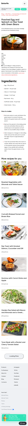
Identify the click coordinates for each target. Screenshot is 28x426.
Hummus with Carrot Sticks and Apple (14, 279)
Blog (2, 14)
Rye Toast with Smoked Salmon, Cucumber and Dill (12, 247)
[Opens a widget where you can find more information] (23, 423)
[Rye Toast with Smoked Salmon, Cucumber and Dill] (14, 232)
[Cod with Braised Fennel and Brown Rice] (14, 200)
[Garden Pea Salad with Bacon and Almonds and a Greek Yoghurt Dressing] (14, 296)
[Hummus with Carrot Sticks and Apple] (14, 264)
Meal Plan (8, 14)
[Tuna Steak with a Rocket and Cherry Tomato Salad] (14, 328)
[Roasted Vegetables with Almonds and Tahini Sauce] (14, 168)
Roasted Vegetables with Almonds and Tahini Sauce (11, 183)
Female (23, 9)
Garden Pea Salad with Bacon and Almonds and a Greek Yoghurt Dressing (13, 311)
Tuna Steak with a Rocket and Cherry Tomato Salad (13, 343)
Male (17, 9)
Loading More (14, 356)
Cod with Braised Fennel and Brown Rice (12, 215)
